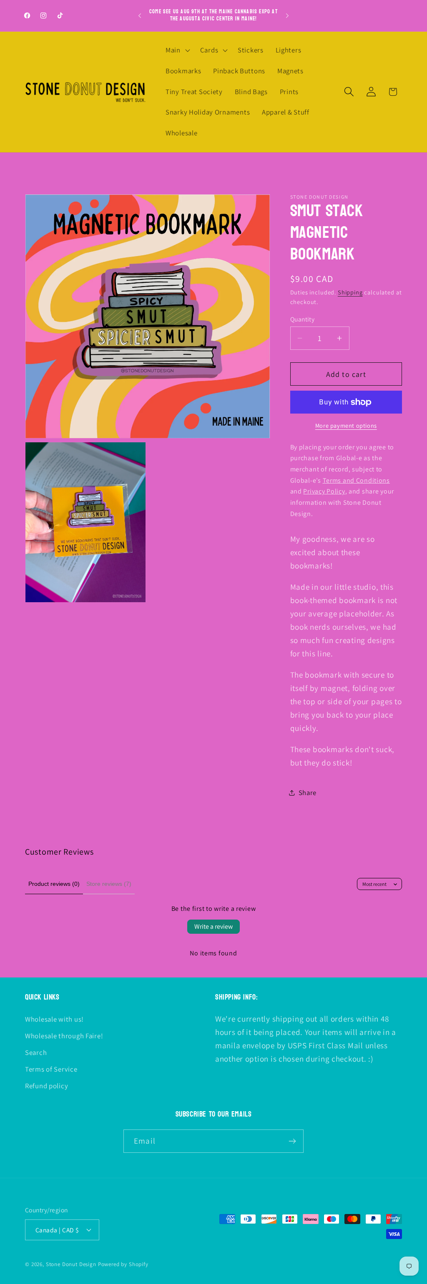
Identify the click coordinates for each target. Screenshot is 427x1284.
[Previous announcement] (140, 15)
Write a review (213, 926)
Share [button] (308, 792)
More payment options (346, 425)
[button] (177, 50)
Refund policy (46, 1085)
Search (36, 1052)
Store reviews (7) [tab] (108, 883)
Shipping (350, 292)
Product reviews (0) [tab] (54, 883)
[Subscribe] (292, 1141)
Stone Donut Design (71, 1264)
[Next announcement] (287, 15)
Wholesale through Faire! (64, 1035)
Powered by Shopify (123, 1264)
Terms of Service (51, 1069)
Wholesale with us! (54, 1019)
